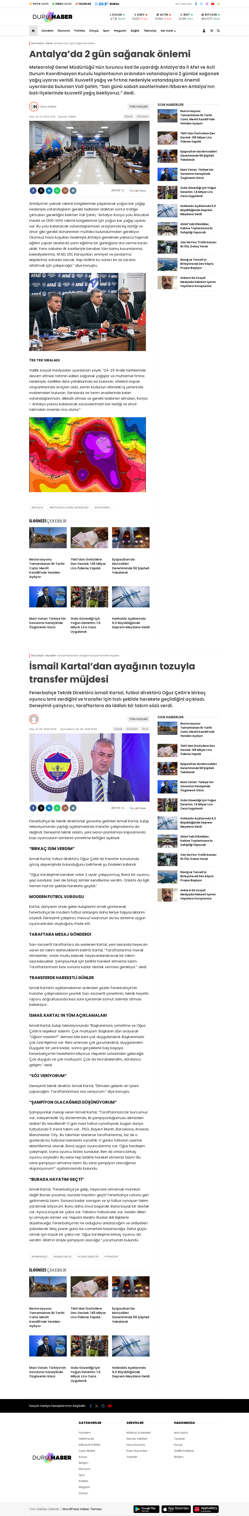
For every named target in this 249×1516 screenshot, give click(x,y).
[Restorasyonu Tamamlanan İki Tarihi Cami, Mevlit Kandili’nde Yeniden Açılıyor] (48, 540)
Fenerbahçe (40, 1256)
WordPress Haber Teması (82, 1509)
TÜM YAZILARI (138, 107)
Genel (128, 116)
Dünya (94, 30)
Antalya (38, 507)
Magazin (120, 30)
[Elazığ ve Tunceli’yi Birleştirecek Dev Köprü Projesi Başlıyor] (167, 270)
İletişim (83, 1463)
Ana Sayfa (181, 1433)
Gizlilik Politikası (184, 1451)
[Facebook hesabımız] (196, 4)
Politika (79, 30)
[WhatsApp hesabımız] (218, 4)
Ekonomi (64, 30)
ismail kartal (63, 1256)
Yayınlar (131, 1457)
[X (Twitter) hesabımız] (201, 4)
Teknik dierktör (89, 1256)
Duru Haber (48, 107)
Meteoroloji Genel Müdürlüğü (70, 507)
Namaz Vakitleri (136, 1439)
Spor (106, 30)
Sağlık (135, 30)
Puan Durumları (136, 1451)
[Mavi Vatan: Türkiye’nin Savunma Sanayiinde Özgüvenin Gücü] (48, 600)
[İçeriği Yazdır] (73, 190)
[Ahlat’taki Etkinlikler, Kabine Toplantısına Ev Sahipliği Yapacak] (167, 234)
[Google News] (138, 190)
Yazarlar (179, 1439)
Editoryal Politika (89, 1445)
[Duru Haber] (52, 22)
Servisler (167, 30)
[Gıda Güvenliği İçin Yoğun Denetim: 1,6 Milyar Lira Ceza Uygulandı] (89, 600)
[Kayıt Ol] (205, 31)
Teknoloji (150, 30)
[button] (34, 31)
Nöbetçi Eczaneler (138, 1433)
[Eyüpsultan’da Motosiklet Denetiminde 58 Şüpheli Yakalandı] (131, 540)
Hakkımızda (86, 1439)
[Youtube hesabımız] (212, 4)
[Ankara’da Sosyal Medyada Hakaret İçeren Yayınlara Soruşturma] (167, 288)
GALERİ (41, 3)
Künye (83, 1457)
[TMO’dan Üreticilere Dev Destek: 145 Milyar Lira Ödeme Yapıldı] (89, 540)
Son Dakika (103, 507)
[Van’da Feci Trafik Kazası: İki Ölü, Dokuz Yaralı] (167, 253)
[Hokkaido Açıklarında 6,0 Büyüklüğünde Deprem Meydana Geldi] (131, 600)
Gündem (47, 30)
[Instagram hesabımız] (207, 4)
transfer (112, 1256)
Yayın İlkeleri (87, 1451)
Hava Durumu (135, 1445)
